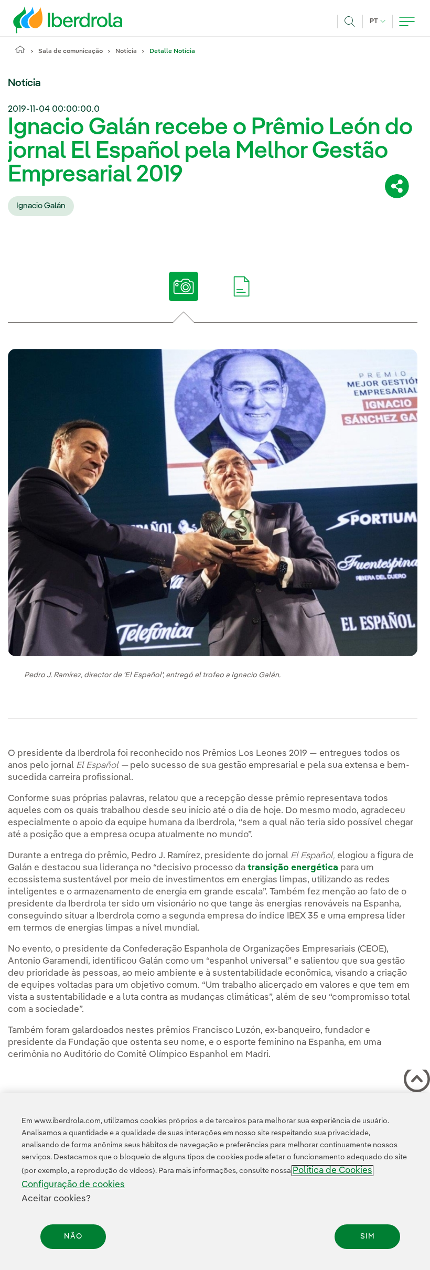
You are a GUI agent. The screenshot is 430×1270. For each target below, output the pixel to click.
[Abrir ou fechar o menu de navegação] (407, 21)
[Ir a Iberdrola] (53, 20)
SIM (367, 1236)
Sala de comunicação (70, 51)
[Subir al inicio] (415, 1081)
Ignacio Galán (41, 206)
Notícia (126, 51)
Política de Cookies (332, 1170)
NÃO (73, 1236)
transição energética (293, 867)
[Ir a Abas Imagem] (184, 286)
